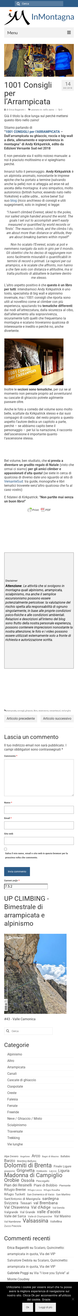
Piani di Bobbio (45, 1185)
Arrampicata (16, 1067)
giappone (9, 1171)
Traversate (15, 1131)
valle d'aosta (48, 1212)
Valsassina (35, 1221)
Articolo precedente (21, 718)
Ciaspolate (15, 1086)
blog (13, 201)
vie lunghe (66, 711)
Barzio (9, 1161)
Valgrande (11, 1212)
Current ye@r (12, 880)
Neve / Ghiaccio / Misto (24, 1119)
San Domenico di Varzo (40, 1194)
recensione (43, 711)
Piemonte (65, 1185)
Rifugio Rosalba (52, 1190)
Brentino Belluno (26, 1161)
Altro (10, 1061)
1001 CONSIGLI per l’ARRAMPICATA (32, 132)
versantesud (55, 711)
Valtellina (56, 1221)
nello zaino (48, 109)
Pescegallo (42, 1181)
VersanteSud (13, 481)
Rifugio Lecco (35, 1190)
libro (36, 711)
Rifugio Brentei (15, 1190)
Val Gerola (58, 1207)
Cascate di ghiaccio (21, 1080)
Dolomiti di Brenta (28, 1165)
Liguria (63, 1171)
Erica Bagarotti (16, 109)
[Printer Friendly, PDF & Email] (39, 510)
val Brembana (45, 1203)
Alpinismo (14, 1054)
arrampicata (11, 711)
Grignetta (26, 1170)
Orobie (11, 1180)
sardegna (50, 1199)
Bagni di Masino (50, 1156)
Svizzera (11, 1203)
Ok (27, 1307)
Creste (11, 1093)
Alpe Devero (11, 1156)
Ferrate (12, 1106)
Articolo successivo (57, 718)
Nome (8, 802)
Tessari (26, 1203)
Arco (36, 1156)
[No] (73, 1299)
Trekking (13, 1138)
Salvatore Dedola (19, 1260)
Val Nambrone (12, 1221)
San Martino (63, 1194)
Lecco (52, 1171)
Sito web (8, 833)
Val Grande (27, 1212)
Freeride (13, 1112)
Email (8, 818)
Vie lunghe (15, 1144)
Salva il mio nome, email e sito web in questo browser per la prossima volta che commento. (36, 855)
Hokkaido (41, 1171)
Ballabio (65, 1156)
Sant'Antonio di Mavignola (22, 1199)
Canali (12, 1074)
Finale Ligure (62, 1166)
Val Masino (62, 1216)
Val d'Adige (41, 1207)
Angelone (25, 1156)
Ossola (27, 1180)
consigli (20, 711)
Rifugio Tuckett (14, 1194)
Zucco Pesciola (12, 1226)
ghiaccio (29, 711)
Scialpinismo (16, 1125)
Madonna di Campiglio (33, 1175)
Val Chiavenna (16, 1207)
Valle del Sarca (15, 1216)
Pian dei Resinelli (18, 1185)
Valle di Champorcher (40, 1216)
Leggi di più (45, 1307)
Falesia (12, 1099)
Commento (10, 756)
